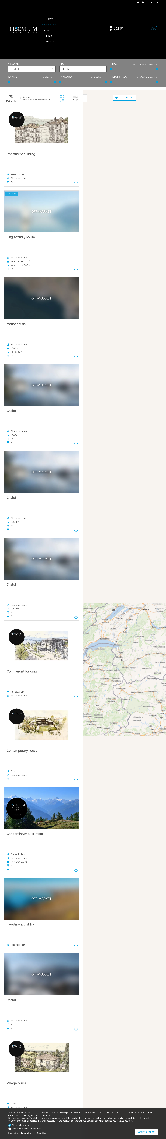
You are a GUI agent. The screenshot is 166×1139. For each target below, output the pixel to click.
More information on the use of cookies (27, 1133)
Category (13, 63)
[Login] (142, 2)
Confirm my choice (146, 1132)
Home (49, 18)
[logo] (23, 29)
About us (49, 30)
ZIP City (65, 69)
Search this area (126, 97)
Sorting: (26, 97)
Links (49, 35)
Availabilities (49, 24)
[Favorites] (138, 2)
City (61, 63)
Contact (49, 41)
